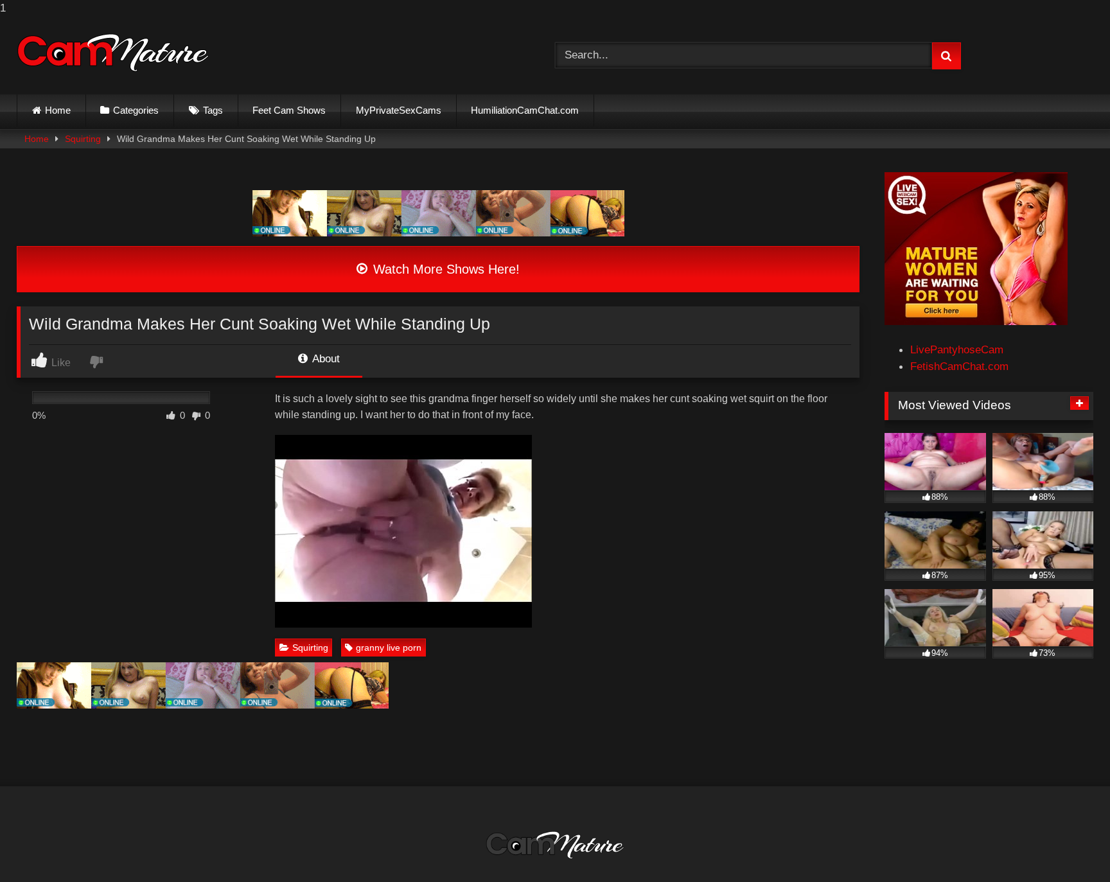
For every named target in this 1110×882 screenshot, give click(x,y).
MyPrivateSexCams (398, 110)
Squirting (83, 139)
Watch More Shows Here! (444, 269)
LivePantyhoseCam (956, 349)
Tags (213, 110)
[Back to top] (1069, 845)
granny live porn (388, 647)
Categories (136, 110)
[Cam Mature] (113, 53)
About (325, 358)
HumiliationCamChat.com (525, 110)
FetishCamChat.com (959, 366)
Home (58, 110)
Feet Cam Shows (289, 110)
